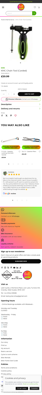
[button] (3, 7)
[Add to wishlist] (19, 151)
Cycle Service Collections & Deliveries (21, 1)
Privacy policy (6, 374)
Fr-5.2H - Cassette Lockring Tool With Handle (8, 153)
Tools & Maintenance (7, 19)
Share (3, 113)
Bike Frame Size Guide (9, 361)
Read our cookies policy (30, 384)
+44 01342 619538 (10, 293)
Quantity (4, 90)
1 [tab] (21, 63)
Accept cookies (22, 388)
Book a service (6, 351)
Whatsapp (15, 216)
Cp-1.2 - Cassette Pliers (29, 151)
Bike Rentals (5, 358)
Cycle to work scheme (9, 354)
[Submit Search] (34, 13)
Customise (34, 388)
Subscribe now (21, 261)
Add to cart (29, 94)
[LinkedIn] (17, 268)
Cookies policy (6, 371)
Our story (4, 342)
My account (5, 348)
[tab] (8, 164)
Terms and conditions (9, 368)
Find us (4, 345)
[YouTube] (14, 268)
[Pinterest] (11, 268)
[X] (8, 268)
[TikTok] (20, 268)
